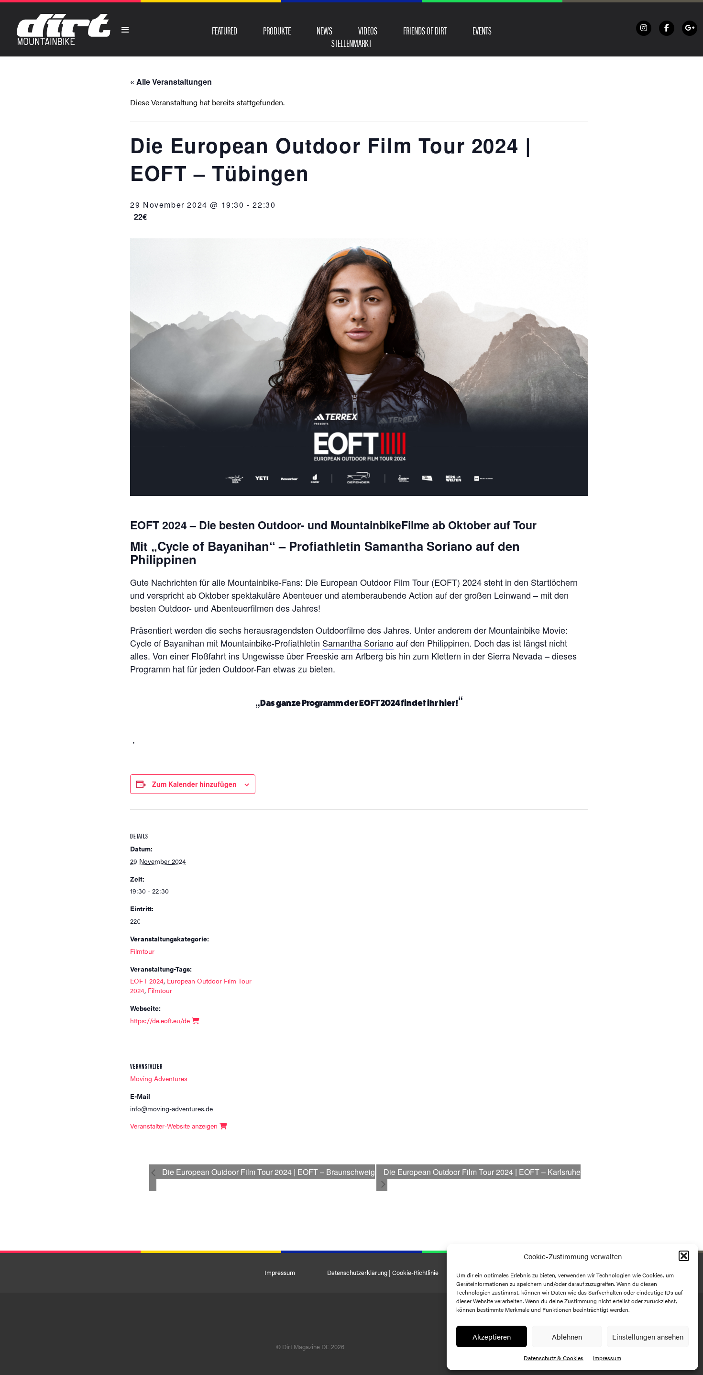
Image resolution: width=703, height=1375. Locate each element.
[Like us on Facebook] (666, 28)
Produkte (277, 30)
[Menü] (125, 29)
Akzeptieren (491, 1336)
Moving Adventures (158, 1078)
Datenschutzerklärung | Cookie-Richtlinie (383, 1272)
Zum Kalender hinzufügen (194, 784)
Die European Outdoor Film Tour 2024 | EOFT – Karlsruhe (482, 1171)
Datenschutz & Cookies (553, 1357)
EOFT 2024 (147, 980)
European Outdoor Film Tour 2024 (191, 985)
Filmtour (142, 951)
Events (482, 30)
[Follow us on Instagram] (643, 28)
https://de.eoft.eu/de (161, 1020)
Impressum (607, 1357)
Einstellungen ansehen (647, 1336)
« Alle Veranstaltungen (171, 81)
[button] (684, 1256)
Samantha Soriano (358, 643)
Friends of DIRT (425, 30)
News (324, 30)
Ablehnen (567, 1336)
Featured (224, 30)
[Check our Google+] (689, 28)
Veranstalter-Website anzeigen (175, 1125)
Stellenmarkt (351, 42)
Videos (367, 30)
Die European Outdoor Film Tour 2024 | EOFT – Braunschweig (267, 1171)
